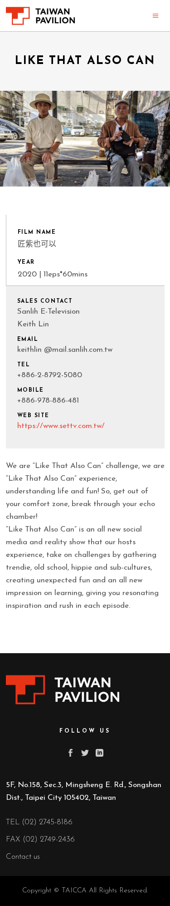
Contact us (23, 857)
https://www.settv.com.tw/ (61, 426)
